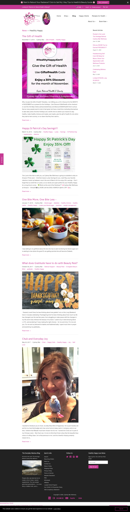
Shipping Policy (48, 468)
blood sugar (48, 203)
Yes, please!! (103, 2)
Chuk (43, 342)
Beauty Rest (60, 267)
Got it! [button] (121, 509)
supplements (28, 134)
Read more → (26, 120)
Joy (69, 342)
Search (46, 457)
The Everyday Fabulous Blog (31, 453)
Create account (96, 7)
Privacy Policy (48, 471)
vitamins (36, 134)
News (24, 30)
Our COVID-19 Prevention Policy (53, 487)
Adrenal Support (49, 267)
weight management (69, 205)
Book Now (103, 21)
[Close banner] (127, 2)
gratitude (30, 269)
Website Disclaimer (49, 475)
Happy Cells (51, 342)
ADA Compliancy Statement (51, 489)
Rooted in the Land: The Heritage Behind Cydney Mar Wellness (100, 36)
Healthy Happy (60, 40)
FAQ (45, 478)
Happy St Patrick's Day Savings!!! (40, 128)
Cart (107, 7)
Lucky (56, 132)
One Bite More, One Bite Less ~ (39, 199)
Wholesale (47, 480)
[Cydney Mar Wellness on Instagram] (74, 457)
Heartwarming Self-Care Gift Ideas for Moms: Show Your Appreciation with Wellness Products (99, 58)
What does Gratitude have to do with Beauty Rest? (50, 263)
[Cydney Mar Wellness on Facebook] (71, 457)
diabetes (56, 203)
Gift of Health (50, 40)
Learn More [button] (57, 509)
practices (59, 205)
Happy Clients (84, 16)
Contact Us (47, 464)
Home (59, 16)
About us (46, 461)
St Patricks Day (72, 132)
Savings (62, 132)
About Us (91, 21)
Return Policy (48, 466)
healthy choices (66, 203)
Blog (74, 16)
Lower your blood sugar (46, 205)
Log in (87, 7)
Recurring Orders (49, 459)
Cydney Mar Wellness (70, 494)
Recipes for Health (99, 16)
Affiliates (46, 482)
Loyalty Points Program (50, 485)
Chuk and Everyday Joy (35, 338)
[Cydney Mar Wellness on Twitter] (67, 457)
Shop (66, 16)
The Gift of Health (32, 36)
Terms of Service (49, 473)
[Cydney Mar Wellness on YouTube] (77, 457)
